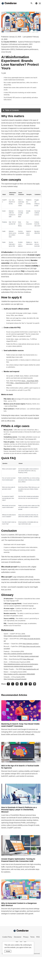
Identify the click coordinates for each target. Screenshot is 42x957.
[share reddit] (21, 684)
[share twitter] (12, 684)
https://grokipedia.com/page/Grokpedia (15, 679)
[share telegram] (30, 684)
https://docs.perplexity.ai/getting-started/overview (18, 653)
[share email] (17, 684)
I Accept (8, 951)
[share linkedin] (34, 684)
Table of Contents (12, 110)
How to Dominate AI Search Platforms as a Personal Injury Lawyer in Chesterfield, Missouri (19, 809)
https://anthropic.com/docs (30, 643)
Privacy (25, 937)
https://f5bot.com (28, 659)
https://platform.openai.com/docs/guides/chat (17, 636)
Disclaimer (17, 937)
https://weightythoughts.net (30, 669)
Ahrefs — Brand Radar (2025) (29, 381)
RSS (38, 937)
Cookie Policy (7, 937)
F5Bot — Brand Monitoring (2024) (19, 383)
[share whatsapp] (25, 684)
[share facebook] (8, 684)
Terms (32, 937)
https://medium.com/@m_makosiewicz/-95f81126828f (19, 674)
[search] (32, 3)
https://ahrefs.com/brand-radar (29, 656)
